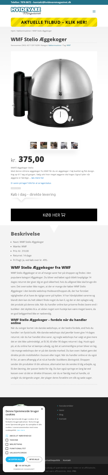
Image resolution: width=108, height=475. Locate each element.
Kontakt (62, 418)
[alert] (24, 439)
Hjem (13, 31)
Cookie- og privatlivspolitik (47, 460)
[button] (24, 465)
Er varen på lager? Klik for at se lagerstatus (31, 183)
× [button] (42, 409)
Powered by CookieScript (24, 469)
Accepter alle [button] (15, 459)
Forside (62, 405)
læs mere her (37, 178)
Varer (61, 410)
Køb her (51, 215)
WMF (69, 45)
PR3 (74, 471)
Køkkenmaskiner (24, 31)
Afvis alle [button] (34, 459)
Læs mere (21, 430)
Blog (61, 414)
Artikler (69, 405)
